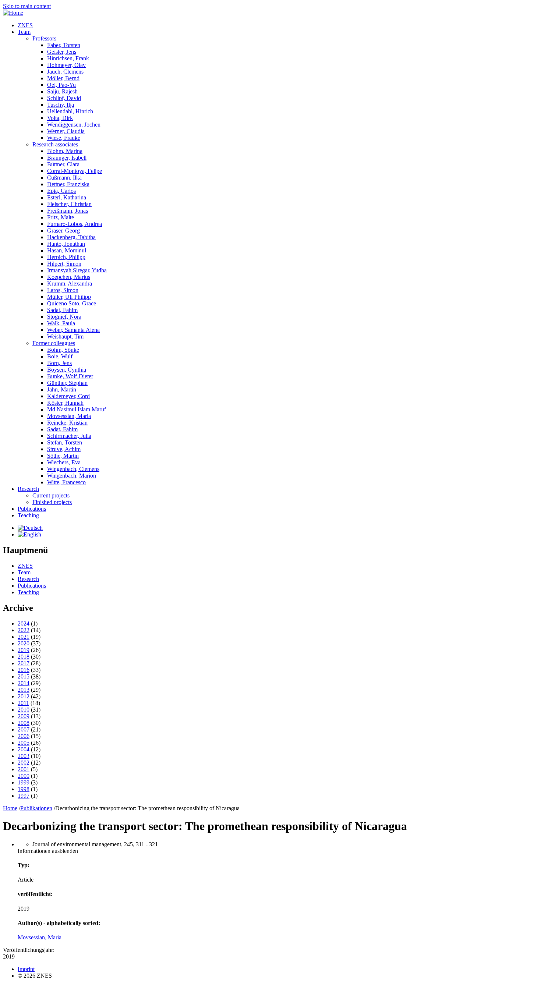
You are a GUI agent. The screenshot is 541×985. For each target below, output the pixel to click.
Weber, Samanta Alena (73, 330)
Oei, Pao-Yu (61, 85)
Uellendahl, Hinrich (70, 111)
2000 (23, 776)
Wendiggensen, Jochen (73, 124)
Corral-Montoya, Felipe (74, 171)
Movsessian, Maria (69, 416)
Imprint (26, 969)
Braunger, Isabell (66, 158)
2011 (23, 703)
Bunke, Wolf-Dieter (70, 376)
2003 (23, 756)
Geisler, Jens (61, 52)
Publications (32, 509)
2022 (23, 630)
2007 (23, 729)
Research (28, 489)
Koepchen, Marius (68, 277)
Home (10, 808)
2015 (23, 676)
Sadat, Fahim (62, 310)
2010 (23, 709)
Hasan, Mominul (66, 250)
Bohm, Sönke (63, 350)
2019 (23, 650)
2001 (23, 769)
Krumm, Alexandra (69, 283)
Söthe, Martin (63, 456)
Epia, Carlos (61, 191)
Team (24, 32)
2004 (23, 749)
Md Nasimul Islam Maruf (76, 409)
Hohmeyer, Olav (66, 65)
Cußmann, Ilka (64, 177)
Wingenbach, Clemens (73, 469)
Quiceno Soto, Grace (71, 303)
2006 (23, 736)
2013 (23, 690)
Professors (44, 38)
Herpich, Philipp (66, 257)
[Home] (13, 13)
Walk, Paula (61, 323)
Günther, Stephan (67, 383)
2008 (23, 723)
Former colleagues (53, 343)
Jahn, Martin (61, 389)
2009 (23, 716)
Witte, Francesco (66, 482)
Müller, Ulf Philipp (69, 297)
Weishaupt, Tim (65, 336)
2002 (23, 762)
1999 (23, 782)
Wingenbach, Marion (71, 475)
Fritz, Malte (60, 217)
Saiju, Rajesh (62, 91)
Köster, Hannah (65, 403)
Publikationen (36, 808)
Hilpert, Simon (64, 264)
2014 (23, 683)
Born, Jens (59, 363)
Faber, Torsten (63, 45)
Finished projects (52, 502)
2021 (23, 637)
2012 (23, 696)
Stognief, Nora (64, 316)
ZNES (25, 25)
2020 (23, 643)
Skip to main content (27, 6)
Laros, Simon (62, 290)
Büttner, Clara (63, 164)
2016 (23, 670)
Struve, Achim (64, 449)
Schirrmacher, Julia (69, 436)
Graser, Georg (63, 230)
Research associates (55, 144)
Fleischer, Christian (69, 204)
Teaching (28, 515)
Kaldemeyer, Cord (68, 396)
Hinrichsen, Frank (68, 58)
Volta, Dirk (60, 118)
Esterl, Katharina (66, 197)
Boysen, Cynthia (66, 369)
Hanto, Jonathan (66, 244)
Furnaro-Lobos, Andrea (74, 224)
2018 (23, 656)
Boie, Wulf (60, 356)
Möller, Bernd (63, 78)
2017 (23, 663)
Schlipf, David (64, 98)
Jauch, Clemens (65, 71)
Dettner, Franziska (68, 184)
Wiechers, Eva (64, 462)
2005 (23, 743)
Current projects (51, 495)
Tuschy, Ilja (60, 105)
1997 (23, 796)
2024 (23, 623)
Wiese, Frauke (63, 138)
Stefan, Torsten (64, 442)
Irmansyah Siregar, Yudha (77, 270)
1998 (23, 789)
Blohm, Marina (64, 151)
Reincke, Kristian (67, 422)
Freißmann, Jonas (67, 211)
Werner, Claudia (66, 131)
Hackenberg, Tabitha (71, 237)
